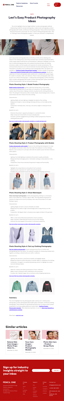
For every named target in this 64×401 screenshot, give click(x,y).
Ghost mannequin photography (17, 195)
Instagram (45, 388)
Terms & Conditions (35, 395)
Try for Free (56, 4)
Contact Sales (34, 388)
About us (24, 387)
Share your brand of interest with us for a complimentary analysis (28, 72)
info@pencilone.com (55, 385)
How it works (34, 3)
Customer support (35, 392)
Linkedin (45, 393)
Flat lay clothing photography (17, 249)
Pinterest (45, 391)
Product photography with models (18, 146)
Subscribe (56, 370)
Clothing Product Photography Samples (26, 70)
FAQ (34, 385)
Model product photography (16, 87)
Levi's (32, 14)
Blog (24, 394)
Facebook (45, 386)
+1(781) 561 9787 (54, 388)
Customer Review (25, 391)
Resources (19, 6)
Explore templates (22, 3)
